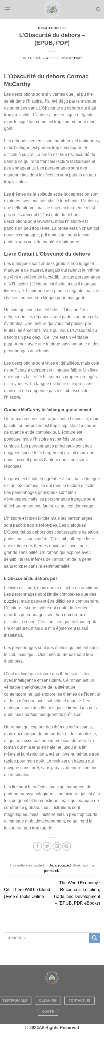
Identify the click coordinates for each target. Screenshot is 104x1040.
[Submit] (94, 938)
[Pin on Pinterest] (66, 846)
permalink (51, 871)
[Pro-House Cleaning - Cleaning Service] (52, 9)
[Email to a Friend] (57, 846)
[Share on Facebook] (37, 846)
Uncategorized (52, 28)
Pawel (79, 57)
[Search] (98, 9)
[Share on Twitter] (47, 846)
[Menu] (7, 9)
